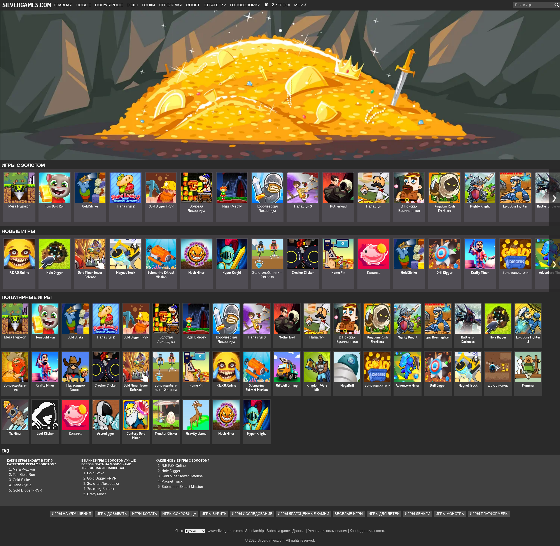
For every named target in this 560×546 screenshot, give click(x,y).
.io (266, 4)
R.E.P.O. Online (19, 272)
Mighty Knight (480, 206)
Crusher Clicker (303, 272)
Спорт (193, 4)
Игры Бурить (214, 514)
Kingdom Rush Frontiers (444, 208)
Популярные (109, 4)
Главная (63, 4)
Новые (83, 4)
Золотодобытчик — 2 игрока (267, 274)
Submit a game (278, 531)
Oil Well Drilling (287, 385)
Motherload (338, 206)
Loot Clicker (45, 433)
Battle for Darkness (468, 339)
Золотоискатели (515, 272)
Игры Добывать (111, 514)
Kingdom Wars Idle (317, 387)
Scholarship (254, 531)
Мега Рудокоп (19, 206)
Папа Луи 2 (126, 206)
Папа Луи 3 (303, 206)
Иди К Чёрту (232, 206)
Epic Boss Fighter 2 (528, 339)
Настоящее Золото (75, 387)
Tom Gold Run (54, 206)
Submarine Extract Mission (161, 274)
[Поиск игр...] (557, 5)
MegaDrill (347, 385)
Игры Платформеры (489, 514)
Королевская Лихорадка (267, 208)
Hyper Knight (231, 272)
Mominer (528, 385)
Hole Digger (54, 272)
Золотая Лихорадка (196, 208)
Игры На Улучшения (71, 514)
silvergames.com (26, 5)
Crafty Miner (480, 272)
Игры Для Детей (384, 514)
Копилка (373, 272)
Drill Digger (445, 272)
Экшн (132, 4)
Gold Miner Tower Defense (90, 274)
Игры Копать (144, 514)
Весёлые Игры (348, 514)
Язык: (180, 531)
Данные (298, 531)
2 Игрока (281, 4)
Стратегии (215, 4)
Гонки (148, 4)
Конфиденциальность (367, 531)
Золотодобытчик (15, 387)
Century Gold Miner (136, 435)
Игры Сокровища (179, 514)
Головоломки (245, 4)
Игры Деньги (417, 514)
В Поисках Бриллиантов (409, 208)
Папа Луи (373, 206)
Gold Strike (90, 206)
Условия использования (327, 531)
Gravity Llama (196, 433)
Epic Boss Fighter (515, 206)
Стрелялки (170, 4)
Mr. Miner (15, 433)
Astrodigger (105, 433)
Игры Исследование (252, 514)
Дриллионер (498, 385)
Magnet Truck (125, 272)
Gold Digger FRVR (161, 206)
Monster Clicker (166, 433)
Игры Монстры (450, 514)
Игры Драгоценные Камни (303, 514)
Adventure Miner (408, 385)
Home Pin (338, 272)
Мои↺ (300, 4)
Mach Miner (196, 272)
